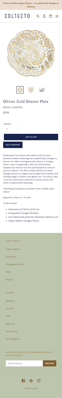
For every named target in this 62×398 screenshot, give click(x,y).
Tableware (10, 301)
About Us (10, 323)
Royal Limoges (13, 107)
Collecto (34, 388)
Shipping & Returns (15, 264)
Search (9, 279)
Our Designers (12, 339)
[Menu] (57, 16)
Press (8, 316)
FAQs (8, 272)
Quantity (7, 124)
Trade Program (13, 249)
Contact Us (11, 256)
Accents (9, 308)
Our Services (12, 331)
